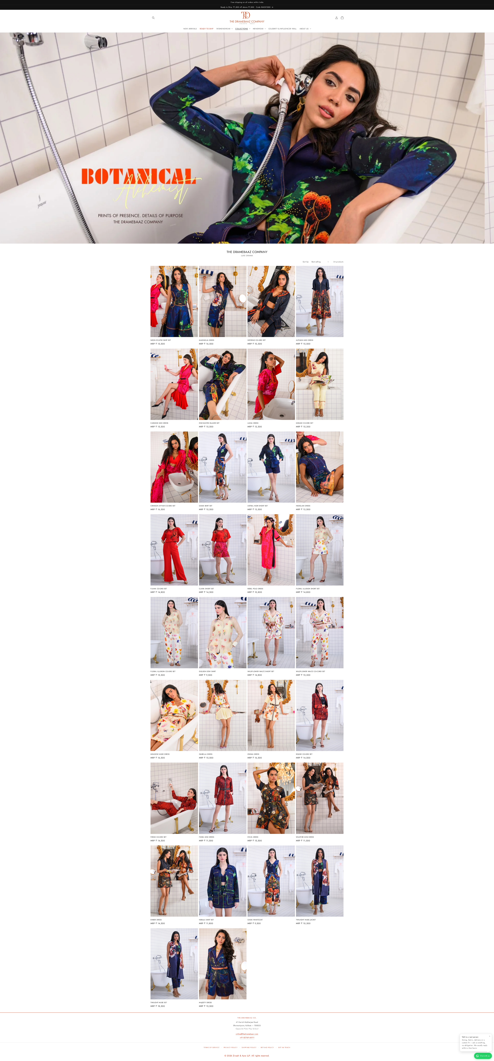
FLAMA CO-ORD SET (159, 589)
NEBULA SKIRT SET (206, 920)
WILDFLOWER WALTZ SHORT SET (261, 671)
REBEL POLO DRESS (255, 589)
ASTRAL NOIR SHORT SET (258, 506)
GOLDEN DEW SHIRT (207, 671)
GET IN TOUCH (284, 1047)
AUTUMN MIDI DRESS (304, 340)
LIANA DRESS (253, 423)
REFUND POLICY (267, 1047)
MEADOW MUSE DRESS (160, 754)
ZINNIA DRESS (253, 754)
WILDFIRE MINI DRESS (305, 837)
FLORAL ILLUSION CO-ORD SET (163, 671)
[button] (153, 18)
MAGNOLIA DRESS (206, 340)
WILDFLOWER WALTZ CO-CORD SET (310, 671)
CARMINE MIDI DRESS (159, 423)
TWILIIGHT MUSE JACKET (306, 920)
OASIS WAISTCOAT (255, 920)
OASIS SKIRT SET (205, 506)
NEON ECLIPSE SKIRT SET (161, 340)
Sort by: (306, 261)
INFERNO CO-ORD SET (257, 340)
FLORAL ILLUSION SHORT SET (308, 589)
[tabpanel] (247, 138)
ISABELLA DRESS (205, 754)
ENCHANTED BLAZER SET (209, 423)
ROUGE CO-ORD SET (304, 754)
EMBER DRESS (156, 920)
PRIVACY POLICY (230, 1047)
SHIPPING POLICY (249, 1047)
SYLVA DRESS (253, 837)
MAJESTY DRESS (205, 1003)
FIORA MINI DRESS (206, 837)
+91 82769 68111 (247, 1037)
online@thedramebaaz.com (247, 1034)
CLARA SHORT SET (206, 589)
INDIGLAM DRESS (303, 506)
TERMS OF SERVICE (211, 1047)
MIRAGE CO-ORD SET (304, 423)
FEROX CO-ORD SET (158, 837)
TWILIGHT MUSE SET (159, 1003)
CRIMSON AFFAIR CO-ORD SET (163, 506)
